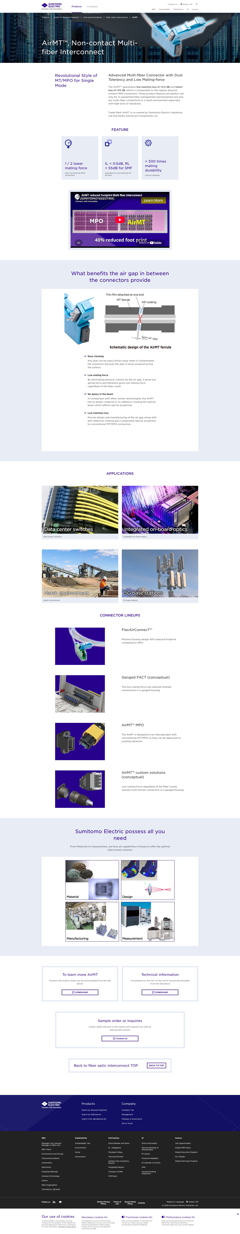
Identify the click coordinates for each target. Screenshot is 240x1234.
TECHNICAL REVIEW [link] (51, 1189)
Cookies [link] (141, 1203)
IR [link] (187, 9)
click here (61, 1226)
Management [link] (127, 1114)
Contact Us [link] (172, 4)
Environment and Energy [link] (52, 1154)
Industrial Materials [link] (50, 1172)
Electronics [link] (46, 1167)
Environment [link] (80, 1148)
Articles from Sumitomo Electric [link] (118, 1162)
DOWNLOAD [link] (81, 992)
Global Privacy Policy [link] (103, 1203)
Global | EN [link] (187, 4)
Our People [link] (180, 1157)
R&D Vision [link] (46, 1149)
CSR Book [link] (112, 1176)
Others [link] (45, 1180)
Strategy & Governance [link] (132, 1119)
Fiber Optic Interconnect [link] (117, 17)
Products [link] (77, 6)
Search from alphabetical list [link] (94, 1119)
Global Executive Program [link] (186, 1152)
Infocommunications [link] (50, 1158)
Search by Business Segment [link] (66, 17)
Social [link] (77, 1152)
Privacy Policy (71, 1226)
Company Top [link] (128, 1110)
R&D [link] (153, 9)
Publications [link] (178, 9)
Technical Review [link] (115, 1157)
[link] (52, 6)
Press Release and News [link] (118, 1143)
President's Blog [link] (115, 1152)
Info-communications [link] (92, 17)
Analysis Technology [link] (50, 1176)
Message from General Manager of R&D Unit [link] (51, 1144)
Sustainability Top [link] (82, 1143)
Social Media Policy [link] (130, 1203)
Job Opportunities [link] (183, 1143)
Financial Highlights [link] (150, 1158)
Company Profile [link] (115, 1172)
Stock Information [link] (149, 1143)
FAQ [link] (143, 1167)
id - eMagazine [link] (114, 1148)
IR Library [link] (146, 1154)
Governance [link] (80, 1157)
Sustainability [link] (164, 9)
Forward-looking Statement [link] (149, 1172)
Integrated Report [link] (116, 1167)
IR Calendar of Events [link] (151, 1163)
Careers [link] (195, 9)
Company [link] (92, 6)
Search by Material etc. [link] (92, 1114)
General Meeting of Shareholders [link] (150, 1149)
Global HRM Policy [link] (183, 1148)
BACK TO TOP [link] (156, 1065)
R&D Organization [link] (49, 1185)
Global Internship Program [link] (186, 1161)
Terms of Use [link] (117, 1203)
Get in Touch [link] (127, 1123)
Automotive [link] (47, 1163)
